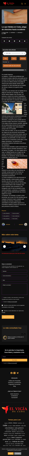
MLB (6, 441)
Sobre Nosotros (14, 394)
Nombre (5, 271)
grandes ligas (7, 439)
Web (4, 280)
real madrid (17, 443)
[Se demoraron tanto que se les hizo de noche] (14, 244)
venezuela (17, 445)
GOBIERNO (18, 437)
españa (15, 435)
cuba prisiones (6, 218)
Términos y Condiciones (14, 382)
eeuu (5, 435)
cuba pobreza (14, 429)
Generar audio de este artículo (12, 65)
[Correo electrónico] (24, 41)
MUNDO (10, 441)
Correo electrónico (7, 275)
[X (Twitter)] (9, 41)
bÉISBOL (10, 423)
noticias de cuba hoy (10, 443)
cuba (5, 425)
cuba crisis (23, 425)
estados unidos (21, 435)
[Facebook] (4, 41)
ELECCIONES (11, 435)
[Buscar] (22, 3)
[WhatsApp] (19, 41)
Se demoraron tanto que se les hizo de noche (13, 253)
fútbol (13, 437)
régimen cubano (5, 445)
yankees (24, 445)
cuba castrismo (16, 425)
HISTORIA (17, 439)
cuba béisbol (10, 425)
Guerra (12, 439)
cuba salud (14, 218)
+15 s (13, 58)
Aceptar (10, 453)
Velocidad (5, 62)
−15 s (5, 58)
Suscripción (14, 397)
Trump (10, 445)
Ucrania (13, 445)
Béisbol (15, 423)
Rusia (22, 443)
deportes (14, 431)
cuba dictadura (6, 213)
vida (21, 445)
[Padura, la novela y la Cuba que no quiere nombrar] (5, 338)
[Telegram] (17, 373)
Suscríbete (14, 360)
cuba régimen (20, 429)
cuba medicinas (15, 216)
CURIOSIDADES (8, 431)
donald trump (18, 433)
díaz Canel (23, 433)
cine (23, 423)
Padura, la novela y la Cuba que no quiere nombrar (16, 337)
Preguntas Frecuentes (14, 384)
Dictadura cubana (11, 433)
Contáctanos (14, 395)
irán (21, 439)
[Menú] (25, 3)
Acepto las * (10, 301)
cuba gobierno (6, 216)
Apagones (6, 423)
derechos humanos (20, 431)
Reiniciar (23, 58)
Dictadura (6, 433)
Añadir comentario (7, 285)
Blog (14, 386)
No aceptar (18, 453)
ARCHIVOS (20, 32)
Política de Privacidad (14, 380)
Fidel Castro (9, 437)
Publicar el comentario (8, 317)
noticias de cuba (18, 441)
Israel (24, 439)
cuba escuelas (15, 213)
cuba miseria (8, 429)
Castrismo (20, 423)
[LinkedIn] (14, 41)
